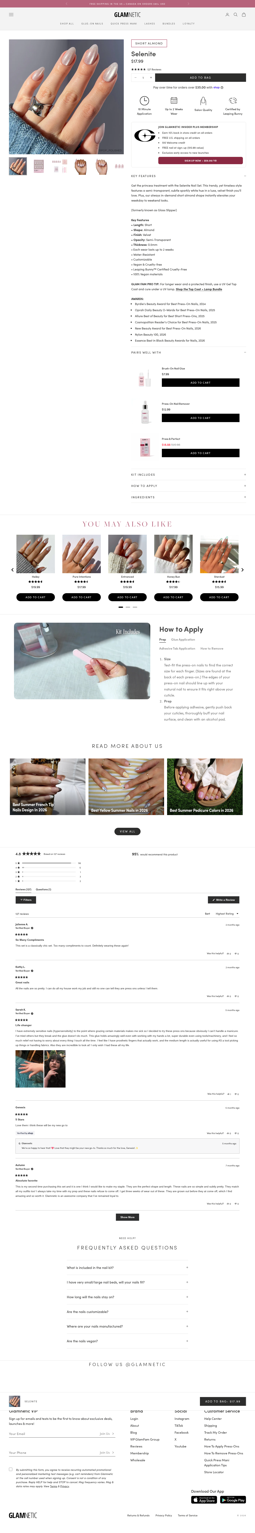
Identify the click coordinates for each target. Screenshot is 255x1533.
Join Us (105, 1433)
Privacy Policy (164, 1515)
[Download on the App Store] (204, 1500)
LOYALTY (189, 23)
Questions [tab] (43, 890)
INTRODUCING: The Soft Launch (127, 3)
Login (134, 1418)
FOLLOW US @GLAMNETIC (127, 1364)
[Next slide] (242, 570)
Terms (53, 1486)
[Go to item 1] (18, 166)
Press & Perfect (171, 439)
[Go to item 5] (102, 166)
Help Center (213, 1418)
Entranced (127, 576)
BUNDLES (169, 23)
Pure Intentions (82, 576)
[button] (146, 69)
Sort (208, 913)
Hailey (35, 576)
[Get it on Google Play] (233, 1500)
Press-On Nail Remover (176, 403)
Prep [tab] (162, 639)
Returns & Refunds (138, 1515)
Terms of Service (188, 1515)
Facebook (182, 1432)
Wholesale (137, 1460)
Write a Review (227, 901)
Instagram (182, 1418)
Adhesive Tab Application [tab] (177, 648)
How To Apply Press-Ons (221, 1446)
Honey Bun (173, 576)
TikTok (179, 1425)
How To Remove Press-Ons (223, 1453)
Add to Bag (200, 77)
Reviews (136, 1446)
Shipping (210, 1425)
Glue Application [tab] (183, 639)
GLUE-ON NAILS (92, 23)
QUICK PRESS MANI (124, 23)
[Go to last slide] (12, 570)
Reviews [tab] (23, 890)
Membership (139, 1453)
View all (127, 831)
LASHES (149, 23)
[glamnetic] (65, 1515)
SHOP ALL (67, 23)
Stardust (219, 576)
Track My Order (215, 1432)
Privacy (64, 1486)
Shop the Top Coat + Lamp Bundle (199, 289)
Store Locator (214, 1472)
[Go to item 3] (60, 166)
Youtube (180, 1446)
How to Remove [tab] (211, 648)
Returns (209, 1439)
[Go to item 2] (39, 166)
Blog (133, 1432)
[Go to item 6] (122, 166)
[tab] (121, 607)
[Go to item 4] (81, 166)
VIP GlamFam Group (144, 1439)
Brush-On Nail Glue (173, 368)
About (134, 1425)
